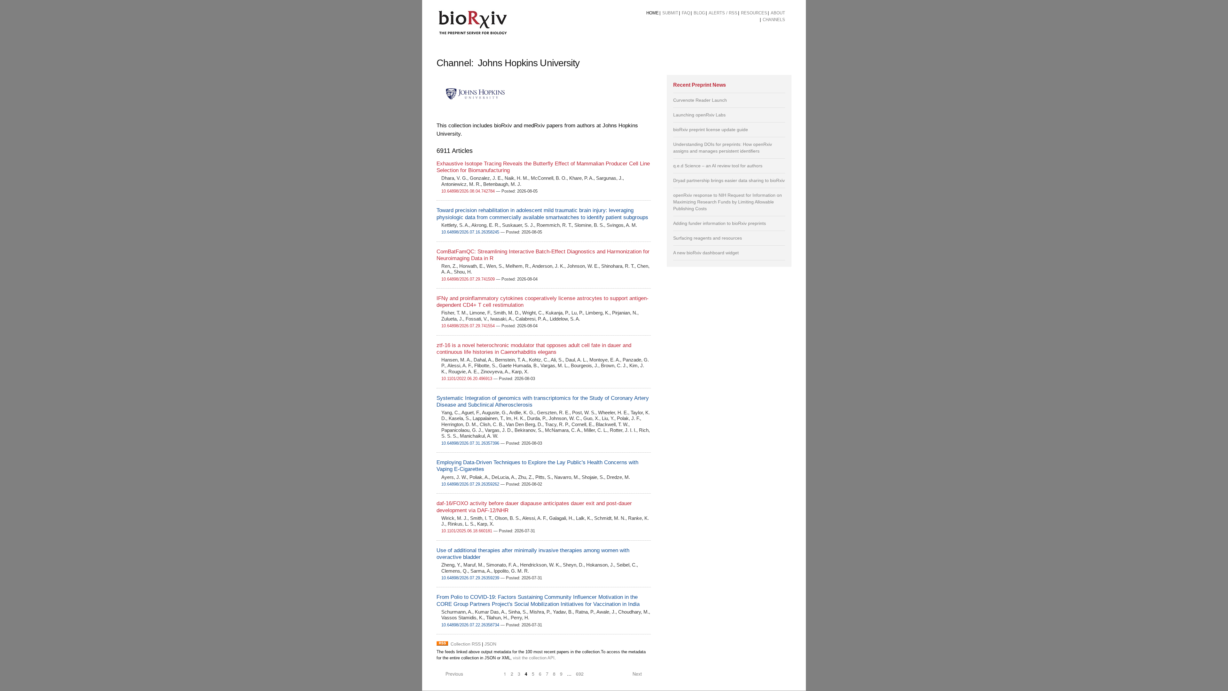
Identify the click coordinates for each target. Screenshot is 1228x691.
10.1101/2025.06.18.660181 (466, 530)
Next (638, 674)
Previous (453, 674)
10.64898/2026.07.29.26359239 (470, 578)
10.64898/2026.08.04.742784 (468, 191)
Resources (754, 13)
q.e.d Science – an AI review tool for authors (717, 165)
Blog (699, 13)
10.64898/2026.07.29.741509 (468, 279)
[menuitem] (652, 13)
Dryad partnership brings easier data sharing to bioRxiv (729, 180)
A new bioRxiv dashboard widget (706, 252)
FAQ (686, 13)
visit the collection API (534, 658)
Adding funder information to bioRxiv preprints (719, 223)
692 (580, 674)
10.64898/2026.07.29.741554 (468, 325)
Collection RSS (466, 644)
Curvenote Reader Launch (700, 100)
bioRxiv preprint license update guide (710, 129)
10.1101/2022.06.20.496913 (466, 378)
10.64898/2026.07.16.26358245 (470, 232)
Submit (670, 13)
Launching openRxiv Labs (699, 114)
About (778, 13)
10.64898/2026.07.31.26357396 (470, 443)
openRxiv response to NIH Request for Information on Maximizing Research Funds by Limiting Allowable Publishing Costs (727, 202)
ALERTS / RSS (723, 13)
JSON (490, 644)
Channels (774, 19)
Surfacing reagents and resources (707, 238)
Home (652, 13)
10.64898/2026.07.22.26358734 (470, 625)
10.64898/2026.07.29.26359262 (470, 484)
